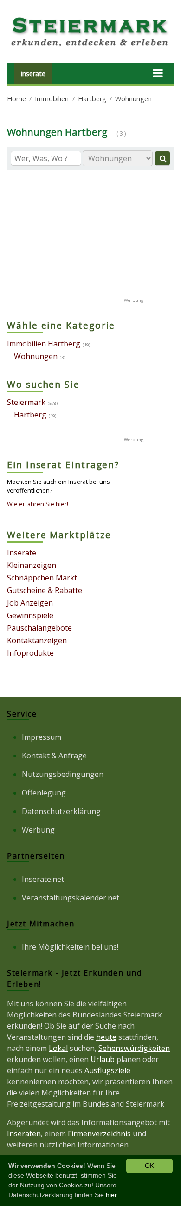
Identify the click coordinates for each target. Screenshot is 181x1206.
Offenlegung (44, 793)
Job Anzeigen (30, 603)
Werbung (38, 830)
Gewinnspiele (30, 615)
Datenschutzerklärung (61, 811)
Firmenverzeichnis (99, 1133)
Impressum (41, 737)
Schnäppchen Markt (42, 578)
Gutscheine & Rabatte (44, 590)
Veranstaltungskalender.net (70, 898)
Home (16, 98)
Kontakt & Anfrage (54, 755)
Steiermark (26, 402)
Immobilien (52, 98)
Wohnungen (133, 98)
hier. (112, 1195)
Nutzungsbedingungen (62, 774)
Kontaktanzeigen (37, 640)
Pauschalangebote (39, 628)
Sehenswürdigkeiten (134, 1048)
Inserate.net (43, 879)
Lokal (58, 1048)
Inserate (32, 73)
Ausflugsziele (107, 1070)
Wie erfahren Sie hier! (37, 504)
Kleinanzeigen (31, 565)
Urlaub (102, 1059)
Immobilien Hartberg (43, 344)
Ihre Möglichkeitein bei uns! (70, 947)
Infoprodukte (30, 653)
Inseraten (24, 1133)
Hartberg (92, 98)
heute (106, 1037)
